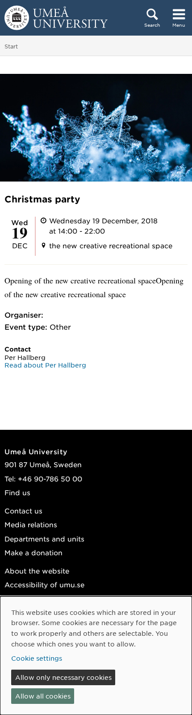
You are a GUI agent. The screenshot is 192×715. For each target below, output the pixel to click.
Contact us (23, 510)
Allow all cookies (43, 696)
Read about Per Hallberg (45, 365)
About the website (36, 570)
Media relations (30, 524)
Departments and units (44, 538)
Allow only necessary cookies (63, 677)
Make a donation (33, 552)
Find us (17, 492)
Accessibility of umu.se (44, 584)
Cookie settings (36, 658)
